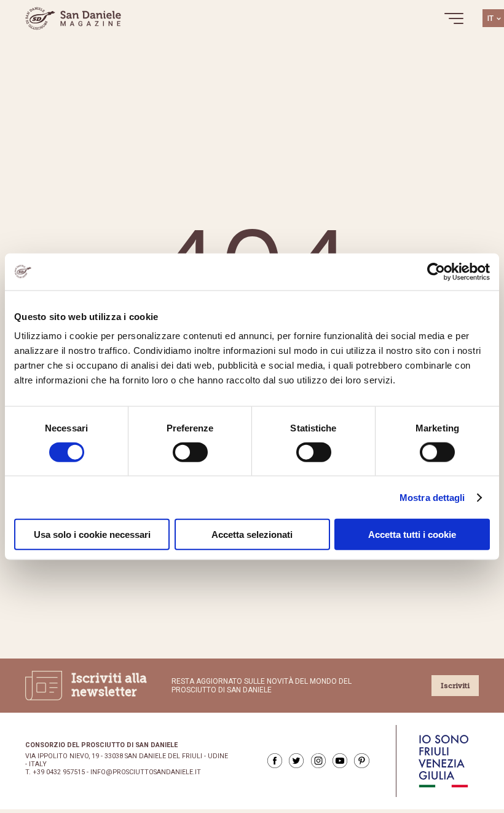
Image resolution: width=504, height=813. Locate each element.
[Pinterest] (361, 760)
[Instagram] (318, 760)
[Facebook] (274, 760)
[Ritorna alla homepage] (73, 18)
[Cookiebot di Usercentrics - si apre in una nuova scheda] (436, 271)
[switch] (190, 452)
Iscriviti (455, 685)
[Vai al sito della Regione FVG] (443, 761)
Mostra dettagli (432, 497)
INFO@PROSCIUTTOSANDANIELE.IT (145, 772)
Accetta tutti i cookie (412, 534)
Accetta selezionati (252, 534)
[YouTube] (340, 760)
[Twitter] (296, 760)
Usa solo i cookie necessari (92, 534)
